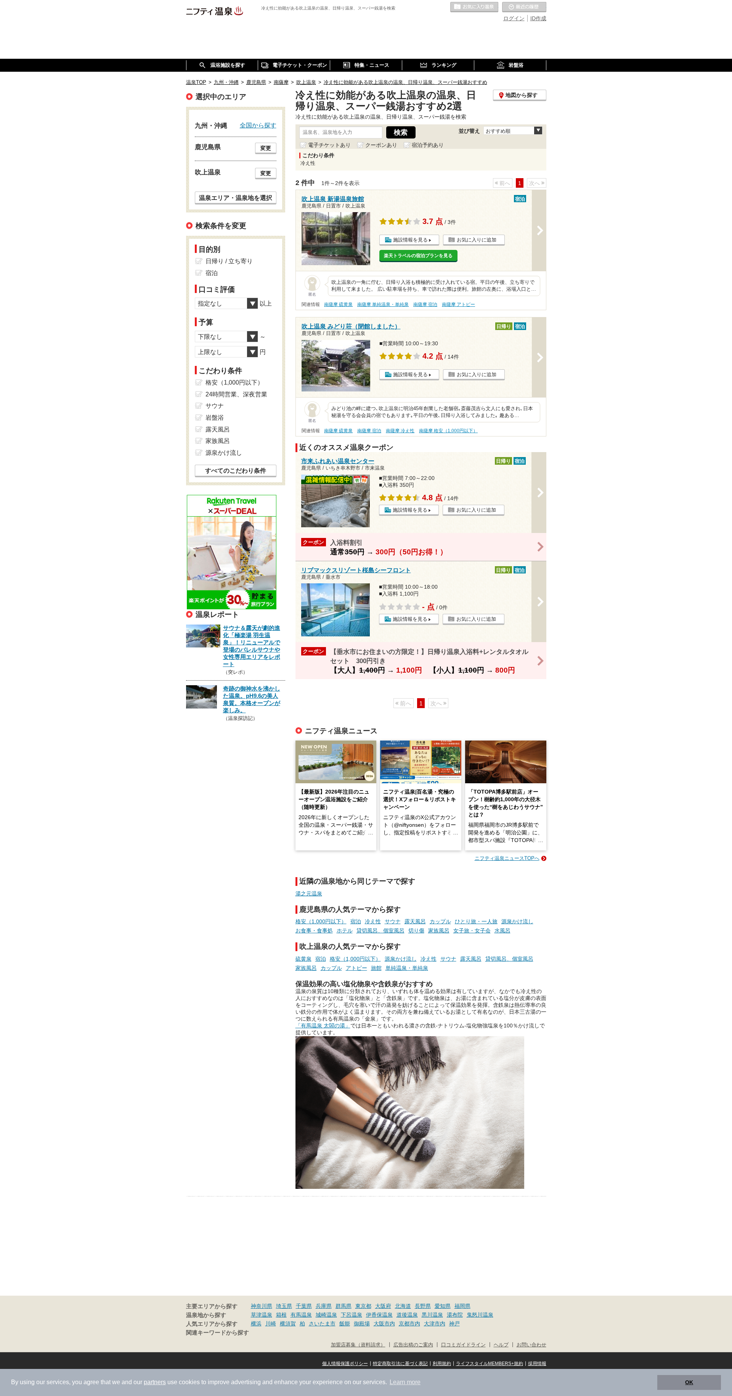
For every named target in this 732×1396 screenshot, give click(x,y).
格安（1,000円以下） (321, 921)
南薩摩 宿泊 (425, 304)
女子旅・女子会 (472, 930)
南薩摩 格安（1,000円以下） (448, 430)
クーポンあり (381, 145)
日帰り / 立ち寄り (229, 261)
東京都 (363, 1306)
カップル (440, 921)
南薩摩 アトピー (458, 304)
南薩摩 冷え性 (400, 430)
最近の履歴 (524, 7)
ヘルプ (501, 1345)
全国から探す (258, 125)
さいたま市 (322, 1323)
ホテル (345, 930)
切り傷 (416, 930)
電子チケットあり (329, 145)
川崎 (270, 1323)
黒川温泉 (432, 1315)
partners (155, 1382)
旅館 (376, 968)
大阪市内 (384, 1323)
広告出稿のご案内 (413, 1345)
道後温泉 (407, 1315)
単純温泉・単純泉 (406, 968)
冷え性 (373, 921)
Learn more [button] (405, 1382)
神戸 (454, 1323)
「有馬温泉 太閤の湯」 (322, 1025)
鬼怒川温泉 (480, 1315)
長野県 (423, 1306)
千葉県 (304, 1306)
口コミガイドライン (463, 1345)
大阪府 (383, 1306)
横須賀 (288, 1323)
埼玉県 (284, 1306)
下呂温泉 (351, 1315)
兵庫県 (324, 1306)
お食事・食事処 (314, 930)
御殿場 (362, 1323)
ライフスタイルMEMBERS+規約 (489, 1363)
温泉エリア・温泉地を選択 (235, 197)
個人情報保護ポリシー (345, 1363)
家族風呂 (438, 930)
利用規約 (442, 1363)
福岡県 (462, 1306)
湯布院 (455, 1315)
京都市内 (409, 1323)
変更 (265, 148)
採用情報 (537, 1363)
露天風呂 (415, 921)
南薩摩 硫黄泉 (338, 304)
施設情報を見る (410, 240)
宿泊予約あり (428, 145)
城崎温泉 (326, 1315)
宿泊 (355, 921)
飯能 (344, 1323)
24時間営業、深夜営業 (236, 394)
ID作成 (538, 18)
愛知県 (443, 1306)
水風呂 (502, 930)
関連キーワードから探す (217, 1333)
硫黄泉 (303, 959)
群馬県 (344, 1306)
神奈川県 (261, 1306)
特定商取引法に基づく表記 (400, 1363)
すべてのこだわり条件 (235, 470)
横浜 (256, 1323)
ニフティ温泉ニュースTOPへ (507, 858)
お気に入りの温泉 (474, 7)
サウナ (393, 921)
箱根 (281, 1315)
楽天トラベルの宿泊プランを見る (418, 255)
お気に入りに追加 (476, 240)
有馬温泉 (301, 1315)
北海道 (403, 1306)
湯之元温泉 (308, 893)
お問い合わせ (531, 1345)
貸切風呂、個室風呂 (380, 930)
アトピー (356, 968)
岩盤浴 (214, 417)
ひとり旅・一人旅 (476, 921)
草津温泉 (261, 1315)
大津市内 (434, 1323)
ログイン (514, 18)
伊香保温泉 (379, 1315)
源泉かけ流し (517, 921)
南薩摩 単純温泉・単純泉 (383, 304)
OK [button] (689, 1382)
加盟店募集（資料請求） (358, 1345)
